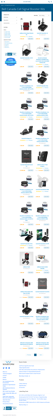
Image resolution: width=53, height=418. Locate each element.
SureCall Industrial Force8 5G (42, 291)
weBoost (7, 45)
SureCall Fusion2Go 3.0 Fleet (26, 316)
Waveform (7, 41)
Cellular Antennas (23, 383)
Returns (4, 379)
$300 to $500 (7, 34)
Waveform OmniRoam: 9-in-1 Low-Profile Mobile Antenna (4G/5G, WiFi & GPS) (26, 113)
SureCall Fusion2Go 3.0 (42, 33)
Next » (41, 354)
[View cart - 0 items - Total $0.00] (4, 2)
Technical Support (7, 373)
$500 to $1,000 (8, 36)
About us (5, 371)
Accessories (22, 387)
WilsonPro (7, 47)
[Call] (49, 2)
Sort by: (36, 15)
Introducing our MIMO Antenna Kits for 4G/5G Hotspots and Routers (34, 402)
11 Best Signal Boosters (24, 367)
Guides (4, 377)
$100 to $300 (7, 33)
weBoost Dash (26, 267)
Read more (30, 38)
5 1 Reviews (45, 64)
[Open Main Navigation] (1, 2)
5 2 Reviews (45, 117)
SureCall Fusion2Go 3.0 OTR (42, 243)
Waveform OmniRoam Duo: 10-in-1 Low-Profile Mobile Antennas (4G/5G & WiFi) (42, 318)
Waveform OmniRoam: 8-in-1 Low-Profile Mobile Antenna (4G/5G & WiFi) (42, 140)
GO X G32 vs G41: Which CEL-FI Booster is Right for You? (32, 395)
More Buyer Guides (23, 376)
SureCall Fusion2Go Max (42, 85)
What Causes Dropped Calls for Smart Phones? (30, 373)
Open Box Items (6, 399)
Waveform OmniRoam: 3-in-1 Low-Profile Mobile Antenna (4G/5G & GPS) (42, 217)
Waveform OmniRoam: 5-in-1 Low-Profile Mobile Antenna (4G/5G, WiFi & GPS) (26, 87)
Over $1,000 (7, 37)
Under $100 (7, 31)
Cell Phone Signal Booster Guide (26, 365)
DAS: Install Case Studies (9, 391)
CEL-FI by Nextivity (8, 43)
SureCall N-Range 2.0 (26, 138)
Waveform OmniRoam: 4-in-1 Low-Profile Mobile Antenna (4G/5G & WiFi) (42, 113)
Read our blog (22, 404)
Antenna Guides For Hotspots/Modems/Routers (30, 371)
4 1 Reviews (29, 36)
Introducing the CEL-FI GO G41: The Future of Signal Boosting (33, 397)
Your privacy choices (8, 403)
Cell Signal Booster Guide (10, 5)
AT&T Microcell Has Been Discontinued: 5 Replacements (32, 369)
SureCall (6, 44)
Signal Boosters (22, 385)
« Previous (28, 354)
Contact (5, 375)
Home (2, 5)
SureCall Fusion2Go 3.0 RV (26, 58)
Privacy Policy (6, 401)
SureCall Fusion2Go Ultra (26, 243)
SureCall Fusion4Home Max (42, 189)
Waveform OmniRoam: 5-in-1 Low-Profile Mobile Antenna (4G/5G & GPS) (26, 191)
